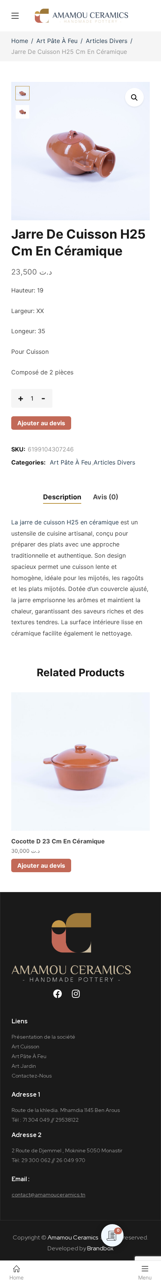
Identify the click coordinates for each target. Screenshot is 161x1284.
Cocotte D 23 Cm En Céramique (58, 841)
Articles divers (106, 41)
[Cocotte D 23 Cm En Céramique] (80, 761)
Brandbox (100, 1248)
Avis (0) (105, 497)
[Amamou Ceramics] (81, 16)
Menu (145, 1277)
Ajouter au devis (41, 423)
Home (19, 41)
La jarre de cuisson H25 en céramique (65, 522)
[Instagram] (80, 998)
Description (62, 497)
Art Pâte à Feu (57, 41)
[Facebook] (62, 998)
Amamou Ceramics (73, 1237)
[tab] (60, 498)
